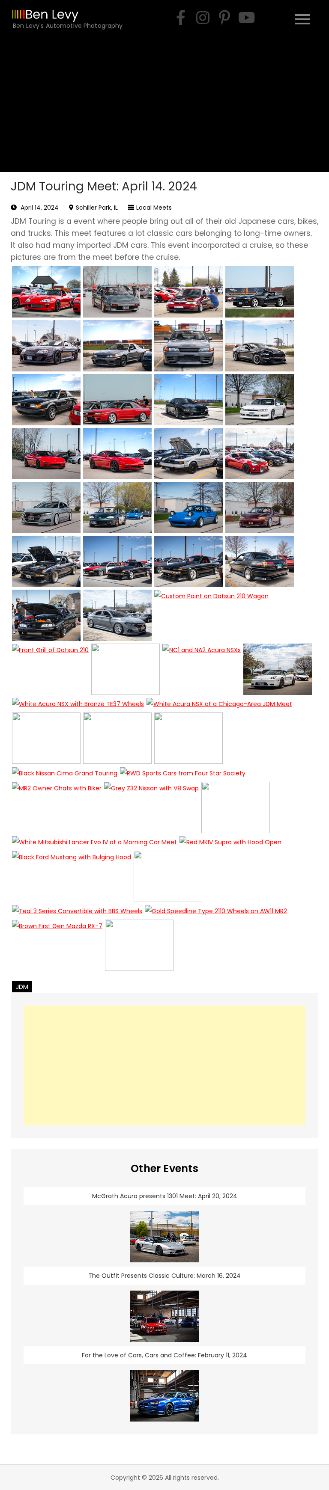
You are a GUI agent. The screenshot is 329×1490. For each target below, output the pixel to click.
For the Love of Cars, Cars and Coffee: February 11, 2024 (164, 1355)
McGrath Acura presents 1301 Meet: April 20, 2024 (164, 1196)
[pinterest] (224, 17)
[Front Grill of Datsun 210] (50, 669)
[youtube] (246, 17)
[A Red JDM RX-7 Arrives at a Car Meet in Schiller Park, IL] (46, 454)
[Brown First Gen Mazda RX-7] (57, 945)
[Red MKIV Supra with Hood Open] (230, 841)
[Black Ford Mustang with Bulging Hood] (71, 876)
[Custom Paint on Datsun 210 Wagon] (211, 615)
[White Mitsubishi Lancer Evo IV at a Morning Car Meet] (94, 841)
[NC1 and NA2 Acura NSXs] (201, 669)
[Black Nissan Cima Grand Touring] (65, 772)
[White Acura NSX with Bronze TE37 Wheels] (78, 703)
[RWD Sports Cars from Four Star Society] (183, 772)
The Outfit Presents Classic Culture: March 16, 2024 (164, 1275)
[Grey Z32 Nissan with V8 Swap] (151, 807)
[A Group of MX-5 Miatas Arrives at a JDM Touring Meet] (117, 507)
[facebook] (180, 17)
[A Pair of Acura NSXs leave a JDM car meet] (277, 669)
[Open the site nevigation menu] (302, 18)
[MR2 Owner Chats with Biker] (57, 807)
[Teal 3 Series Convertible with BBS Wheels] (77, 910)
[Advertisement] (164, 108)
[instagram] (202, 17)
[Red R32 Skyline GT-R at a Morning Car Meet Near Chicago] (117, 400)
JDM (22, 986)
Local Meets (154, 207)
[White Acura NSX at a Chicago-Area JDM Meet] (219, 703)
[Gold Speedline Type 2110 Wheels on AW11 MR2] (216, 910)
